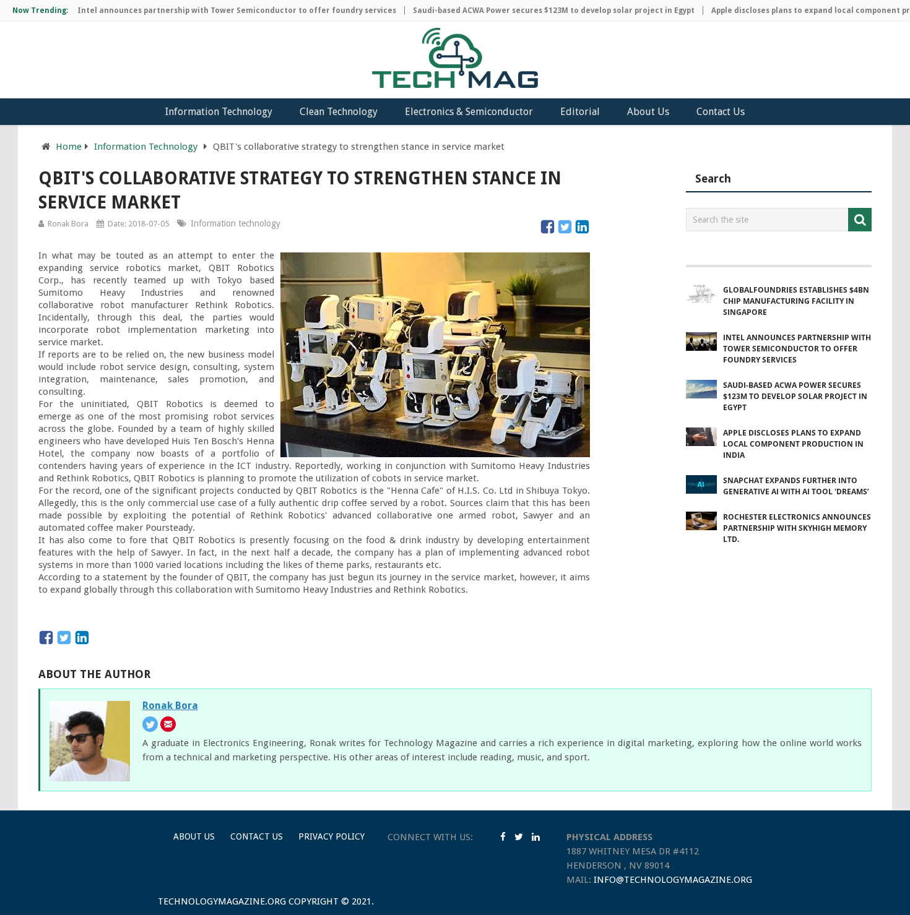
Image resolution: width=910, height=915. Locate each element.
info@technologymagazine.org (673, 879)
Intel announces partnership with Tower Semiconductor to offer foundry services (220, 10)
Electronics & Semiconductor (469, 112)
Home (69, 146)
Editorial (580, 112)
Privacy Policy (331, 836)
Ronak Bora (68, 223)
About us (194, 836)
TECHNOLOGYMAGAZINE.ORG (222, 901)
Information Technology (218, 112)
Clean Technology (339, 112)
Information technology (235, 223)
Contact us (256, 836)
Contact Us (720, 112)
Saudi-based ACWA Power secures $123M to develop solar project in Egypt (537, 10)
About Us (648, 112)
